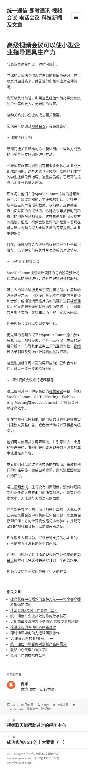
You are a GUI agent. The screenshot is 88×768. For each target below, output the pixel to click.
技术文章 (63, 705)
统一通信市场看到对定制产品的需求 (38, 644)
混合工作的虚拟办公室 (28, 655)
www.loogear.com (19, 762)
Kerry (45, 705)
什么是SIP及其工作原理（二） (34, 610)
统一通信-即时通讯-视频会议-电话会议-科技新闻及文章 (34, 17)
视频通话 (45, 709)
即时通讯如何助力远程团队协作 (35, 632)
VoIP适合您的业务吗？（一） (33, 638)
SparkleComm (46, 193)
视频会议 (38, 126)
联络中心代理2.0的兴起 (29, 649)
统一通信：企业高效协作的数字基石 (38, 615)
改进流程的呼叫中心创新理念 (33, 627)
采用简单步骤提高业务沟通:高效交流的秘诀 (44, 621)
